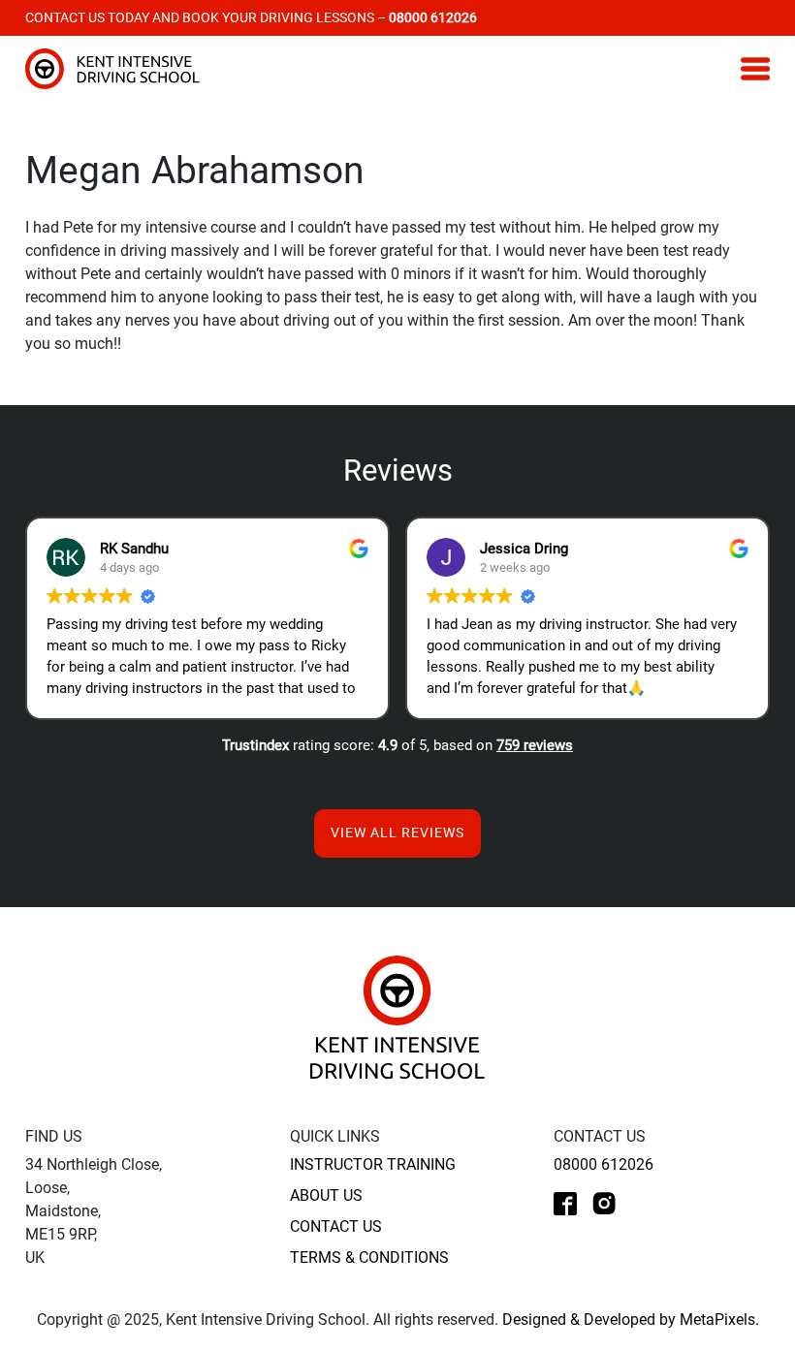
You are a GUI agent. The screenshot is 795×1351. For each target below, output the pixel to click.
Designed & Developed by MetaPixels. (630, 1319)
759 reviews (534, 745)
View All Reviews (397, 832)
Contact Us (336, 1226)
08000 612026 (603, 1164)
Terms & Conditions (369, 1257)
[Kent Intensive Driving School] (397, 1016)
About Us (326, 1195)
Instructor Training (373, 1164)
